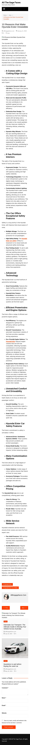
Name (4, 698)
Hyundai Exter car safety (11, 587)
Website (4, 713)
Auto (8, 33)
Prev (7, 608)
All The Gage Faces (11, 2)
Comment (5, 688)
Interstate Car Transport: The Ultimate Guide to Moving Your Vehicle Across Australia (15, 627)
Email (4, 705)
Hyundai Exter (8, 584)
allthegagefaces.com (8, 31)
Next (23, 608)
